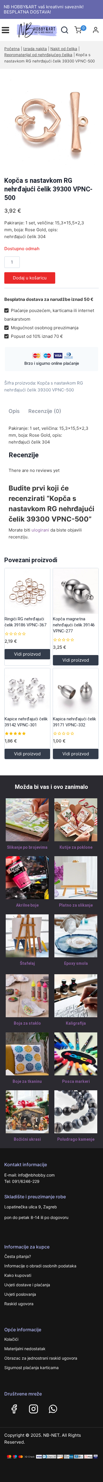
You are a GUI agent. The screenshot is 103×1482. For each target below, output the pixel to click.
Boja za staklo (27, 1023)
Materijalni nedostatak (24, 1348)
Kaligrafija (76, 1023)
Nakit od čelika (63, 48)
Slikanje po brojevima (27, 847)
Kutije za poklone (76, 847)
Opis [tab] (14, 411)
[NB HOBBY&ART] (36, 30)
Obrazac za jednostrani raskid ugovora (40, 1358)
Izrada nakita (35, 48)
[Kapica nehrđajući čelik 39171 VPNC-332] (75, 691)
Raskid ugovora (18, 1303)
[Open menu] (5, 30)
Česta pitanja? (17, 1256)
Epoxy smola (76, 963)
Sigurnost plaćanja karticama (31, 1367)
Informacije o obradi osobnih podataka (40, 1265)
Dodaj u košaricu (30, 278)
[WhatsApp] (53, 1409)
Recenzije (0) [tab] (44, 411)
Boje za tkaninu (27, 1081)
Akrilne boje (27, 905)
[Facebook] (14, 1409)
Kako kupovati (17, 1275)
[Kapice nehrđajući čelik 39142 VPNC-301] (27, 691)
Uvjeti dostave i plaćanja (27, 1284)
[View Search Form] (64, 30)
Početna (12, 48)
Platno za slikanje (76, 905)
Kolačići (11, 1339)
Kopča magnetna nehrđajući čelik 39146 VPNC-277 (74, 625)
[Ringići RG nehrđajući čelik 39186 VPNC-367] (27, 591)
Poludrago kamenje (75, 1139)
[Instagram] (33, 1409)
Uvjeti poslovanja (20, 1294)
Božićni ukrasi (27, 1139)
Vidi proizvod (27, 654)
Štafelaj (27, 963)
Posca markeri (76, 1081)
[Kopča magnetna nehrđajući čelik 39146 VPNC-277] (75, 591)
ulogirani (40, 530)
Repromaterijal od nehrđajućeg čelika (38, 54)
